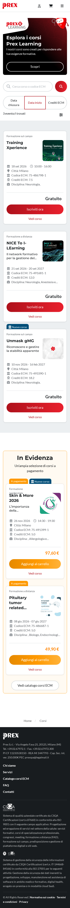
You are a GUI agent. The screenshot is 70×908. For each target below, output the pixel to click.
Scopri (35, 67)
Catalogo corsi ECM (16, 778)
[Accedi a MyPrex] (39, 6)
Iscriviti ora (35, 209)
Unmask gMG (20, 340)
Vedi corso (35, 218)
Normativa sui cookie (42, 897)
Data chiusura (13, 102)
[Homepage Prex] (11, 6)
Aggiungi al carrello (35, 564)
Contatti (8, 791)
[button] (35, 685)
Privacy (23, 901)
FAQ (6, 785)
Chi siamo (9, 765)
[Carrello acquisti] (50, 6)
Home (28, 720)
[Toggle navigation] (62, 6)
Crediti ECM (56, 102)
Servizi (7, 772)
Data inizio (35, 102)
